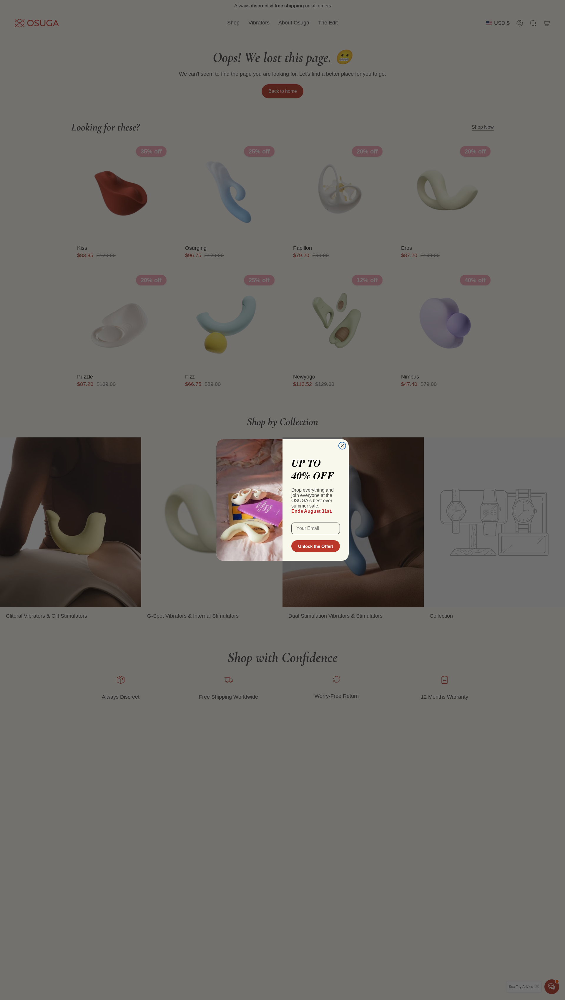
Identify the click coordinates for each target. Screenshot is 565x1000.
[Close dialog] (342, 445)
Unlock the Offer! (315, 546)
